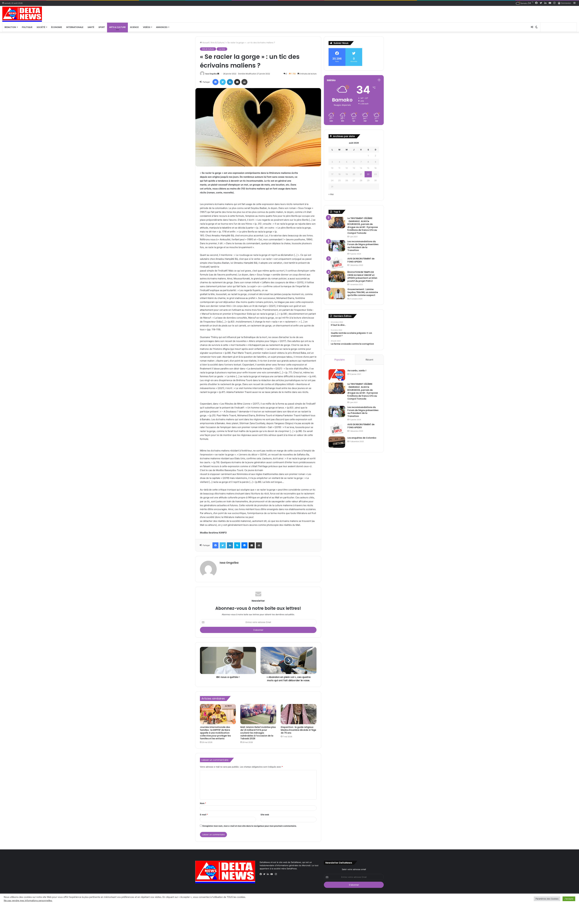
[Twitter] (265, 874)
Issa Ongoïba (211, 74)
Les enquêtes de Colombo (361, 437)
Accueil (205, 42)
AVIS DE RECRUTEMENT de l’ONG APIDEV (361, 260)
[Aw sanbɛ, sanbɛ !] (337, 375)
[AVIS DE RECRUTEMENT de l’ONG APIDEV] (337, 263)
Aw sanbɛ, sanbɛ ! (356, 370)
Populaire (339, 359)
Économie (56, 27)
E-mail (204, 814)
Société (41, 27)
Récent (369, 359)
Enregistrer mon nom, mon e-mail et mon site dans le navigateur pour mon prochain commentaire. (249, 826)
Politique (27, 27)
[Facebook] (261, 874)
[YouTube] (272, 874)
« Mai (331, 194)
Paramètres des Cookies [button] (547, 899)
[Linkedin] (269, 874)
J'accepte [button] (568, 899)
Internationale (74, 27)
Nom (203, 803)
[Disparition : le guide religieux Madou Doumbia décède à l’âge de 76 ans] (299, 714)
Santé (91, 27)
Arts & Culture (117, 27)
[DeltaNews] (22, 14)
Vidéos (146, 27)
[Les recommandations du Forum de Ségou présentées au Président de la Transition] (337, 245)
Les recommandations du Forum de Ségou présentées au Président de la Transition (362, 246)
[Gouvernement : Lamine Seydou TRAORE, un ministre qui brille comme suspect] (337, 293)
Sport (101, 27)
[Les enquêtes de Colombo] (337, 442)
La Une (222, 49)
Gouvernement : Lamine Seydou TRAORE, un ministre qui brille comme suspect (362, 292)
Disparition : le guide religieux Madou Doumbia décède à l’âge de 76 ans (298, 730)
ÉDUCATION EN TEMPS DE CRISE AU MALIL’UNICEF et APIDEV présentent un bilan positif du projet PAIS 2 (362, 276)
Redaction (10, 27)
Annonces (161, 27)
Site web (265, 814)
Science (134, 27)
